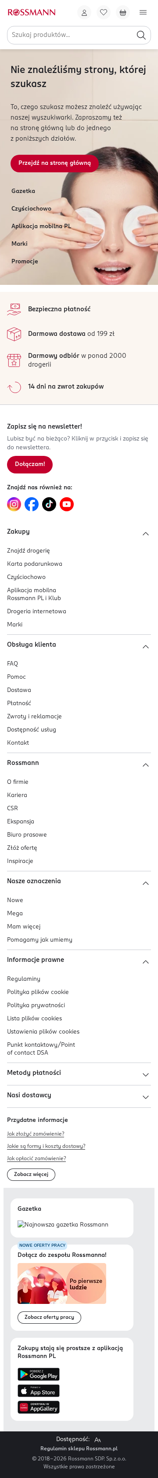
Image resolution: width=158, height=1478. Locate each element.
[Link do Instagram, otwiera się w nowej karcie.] (14, 504)
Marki (19, 244)
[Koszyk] (123, 12)
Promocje (24, 262)
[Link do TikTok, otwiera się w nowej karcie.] (49, 504)
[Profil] (84, 12)
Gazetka (23, 191)
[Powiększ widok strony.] (97, 1439)
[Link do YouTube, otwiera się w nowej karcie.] (67, 504)
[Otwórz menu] (143, 12)
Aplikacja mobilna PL (41, 226)
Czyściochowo (31, 209)
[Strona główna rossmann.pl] (31, 12)
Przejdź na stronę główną (54, 163)
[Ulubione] (104, 12)
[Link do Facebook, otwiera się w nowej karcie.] (32, 504)
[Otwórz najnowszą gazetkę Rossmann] (63, 1225)
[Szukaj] (141, 35)
